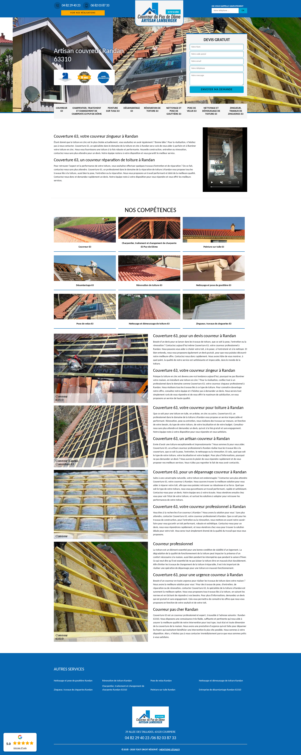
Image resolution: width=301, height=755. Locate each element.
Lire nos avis (20, 748)
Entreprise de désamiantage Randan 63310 (220, 690)
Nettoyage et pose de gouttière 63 (173, 111)
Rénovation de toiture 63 (152, 109)
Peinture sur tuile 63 (112, 109)
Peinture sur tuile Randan (162, 690)
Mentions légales (169, 749)
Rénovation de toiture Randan (117, 681)
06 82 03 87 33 (100, 5)
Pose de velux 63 (191, 109)
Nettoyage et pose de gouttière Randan (73, 681)
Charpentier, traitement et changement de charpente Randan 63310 (123, 688)
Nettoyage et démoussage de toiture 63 (211, 111)
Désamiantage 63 (132, 109)
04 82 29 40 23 (71, 5)
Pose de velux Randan (161, 681)
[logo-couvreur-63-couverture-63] (159, 13)
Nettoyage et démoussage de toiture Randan (221, 681)
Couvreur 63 (61, 109)
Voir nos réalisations (82, 13)
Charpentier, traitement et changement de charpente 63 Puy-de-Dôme (87, 111)
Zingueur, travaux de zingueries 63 (235, 111)
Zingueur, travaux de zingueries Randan (73, 690)
